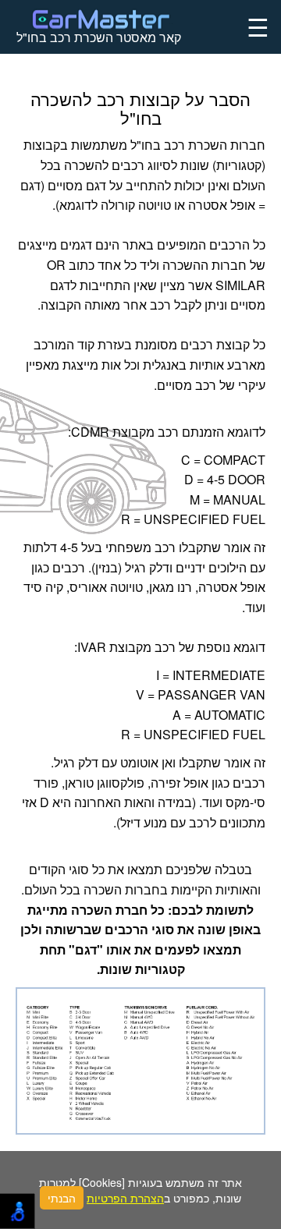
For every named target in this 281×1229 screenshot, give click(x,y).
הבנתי (62, 1198)
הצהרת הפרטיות (125, 1198)
